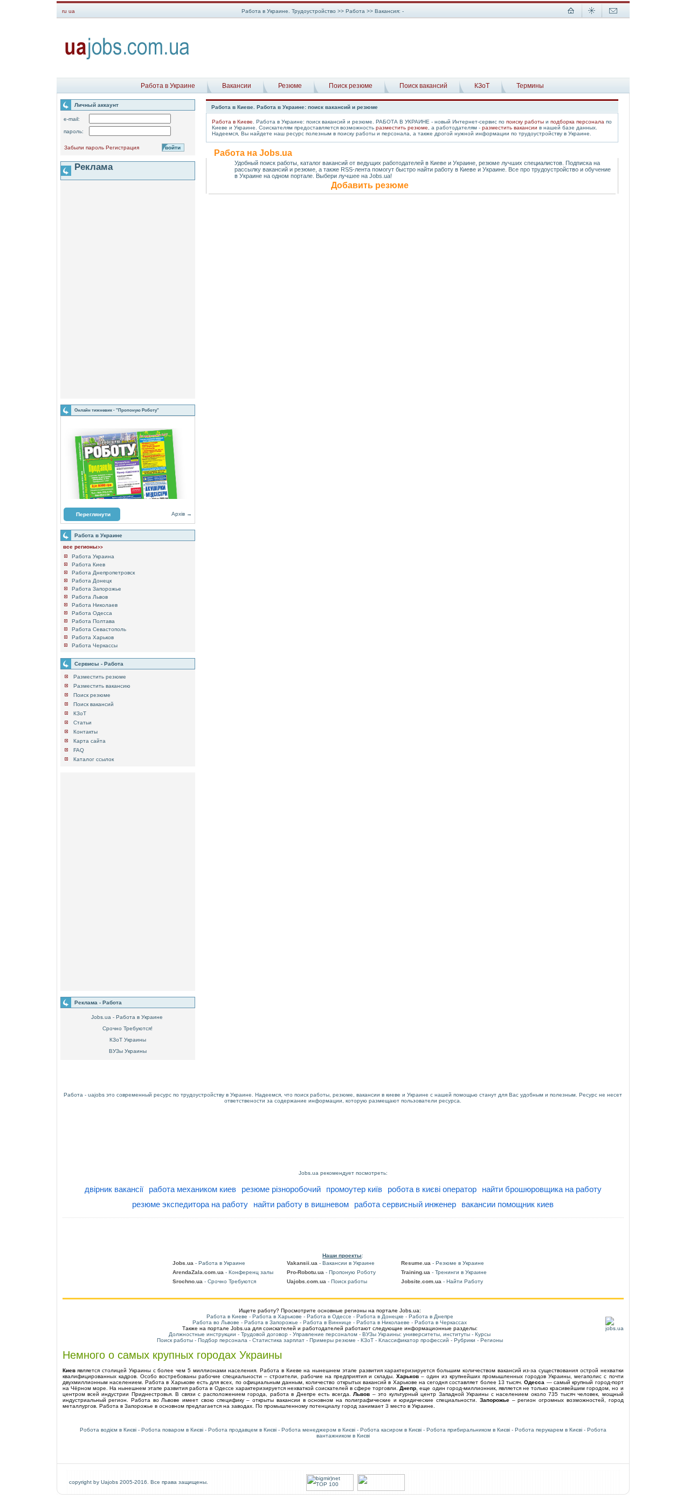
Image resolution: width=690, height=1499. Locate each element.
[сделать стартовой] (570, 16)
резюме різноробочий (281, 1189)
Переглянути (93, 514)
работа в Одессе (211, 1388)
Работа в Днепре (431, 1316)
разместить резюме (402, 128)
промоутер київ (354, 1189)
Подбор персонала (222, 1340)
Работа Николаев (95, 605)
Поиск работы (175, 1340)
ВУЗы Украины (128, 1051)
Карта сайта (89, 741)
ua (71, 11)
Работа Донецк (92, 581)
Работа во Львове (215, 1322)
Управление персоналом (325, 1334)
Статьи (82, 722)
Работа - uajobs (84, 1095)
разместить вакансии (509, 128)
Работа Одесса (92, 613)
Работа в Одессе (329, 1316)
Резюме (290, 86)
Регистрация (122, 147)
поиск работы (311, 1095)
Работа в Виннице (327, 1322)
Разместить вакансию (101, 686)
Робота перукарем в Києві (548, 1430)
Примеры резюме (332, 1340)
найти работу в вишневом (301, 1204)
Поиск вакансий (423, 86)
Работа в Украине (168, 86)
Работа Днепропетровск (103, 573)
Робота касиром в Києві (391, 1430)
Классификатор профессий (413, 1340)
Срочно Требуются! (127, 1028)
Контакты (85, 732)
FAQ (78, 750)
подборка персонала (577, 122)
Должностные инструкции (202, 1334)
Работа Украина (93, 556)
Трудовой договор (264, 1334)
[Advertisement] (413, 48)
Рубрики (464, 1340)
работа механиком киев (192, 1189)
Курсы (483, 1334)
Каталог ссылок (93, 759)
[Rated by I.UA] (381, 1489)
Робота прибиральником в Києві (468, 1430)
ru (64, 11)
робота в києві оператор (432, 1189)
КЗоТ (481, 86)
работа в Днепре (293, 1394)
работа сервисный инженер (405, 1204)
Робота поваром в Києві (172, 1430)
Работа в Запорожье (271, 1322)
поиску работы (525, 122)
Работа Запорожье (96, 589)
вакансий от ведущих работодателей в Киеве (384, 163)
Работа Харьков (93, 637)
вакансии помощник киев (507, 1204)
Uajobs (109, 1482)
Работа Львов (90, 597)
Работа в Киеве (232, 122)
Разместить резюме (99, 677)
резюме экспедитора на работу (190, 1204)
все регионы (83, 547)
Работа (356, 11)
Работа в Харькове (277, 1316)
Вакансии (236, 86)
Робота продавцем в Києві (242, 1430)
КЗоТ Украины (127, 1040)
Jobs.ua (309, 1173)
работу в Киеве (455, 169)
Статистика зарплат (278, 1340)
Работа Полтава (93, 621)
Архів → (181, 514)
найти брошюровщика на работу (542, 1189)
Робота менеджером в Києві (318, 1430)
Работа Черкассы (95, 645)
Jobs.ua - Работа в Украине (127, 1017)
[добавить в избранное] (591, 16)
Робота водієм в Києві (108, 1430)
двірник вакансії (114, 1189)
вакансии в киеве (378, 1095)
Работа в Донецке (380, 1316)
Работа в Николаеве (383, 1322)
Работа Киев (88, 564)
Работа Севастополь (99, 629)
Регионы (491, 1340)
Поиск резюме (350, 86)
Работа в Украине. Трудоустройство (289, 11)
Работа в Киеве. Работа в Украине (258, 107)
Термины (530, 86)
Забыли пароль (84, 147)
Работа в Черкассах (441, 1322)
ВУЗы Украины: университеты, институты (416, 1334)
